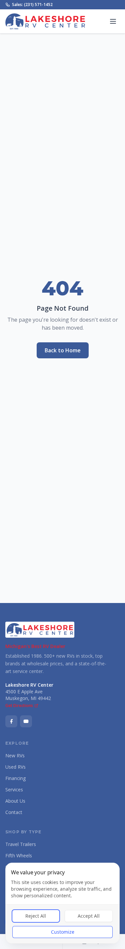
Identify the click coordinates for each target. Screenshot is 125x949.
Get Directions (19, 705)
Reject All (35, 916)
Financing (15, 778)
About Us (15, 801)
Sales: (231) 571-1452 (32, 4)
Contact (13, 812)
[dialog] (62, 903)
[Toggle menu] (113, 21)
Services (14, 789)
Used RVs (15, 767)
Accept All (89, 916)
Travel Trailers (20, 844)
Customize (62, 932)
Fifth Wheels (18, 855)
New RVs (15, 755)
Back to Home (63, 350)
